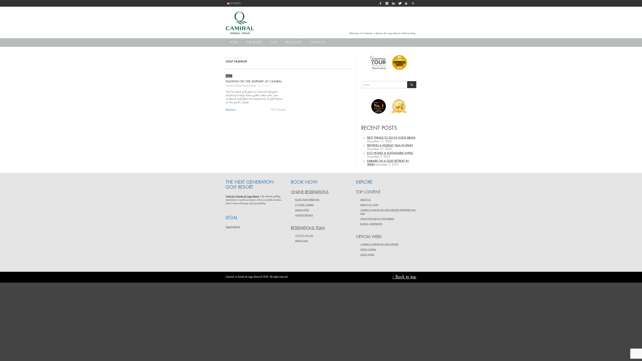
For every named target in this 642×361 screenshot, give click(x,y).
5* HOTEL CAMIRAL (304, 205)
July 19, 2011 (264, 85)
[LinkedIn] (393, 3)
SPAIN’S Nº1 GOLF (369, 205)
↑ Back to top (404, 277)
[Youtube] (406, 3)
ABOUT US (365, 200)
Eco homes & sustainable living (390, 153)
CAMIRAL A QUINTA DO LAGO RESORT (379, 244)
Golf (229, 76)
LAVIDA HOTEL (302, 210)
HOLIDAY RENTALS (304, 215)
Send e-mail (301, 241)
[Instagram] (387, 3)
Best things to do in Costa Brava (391, 137)
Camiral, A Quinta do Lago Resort (241, 85)
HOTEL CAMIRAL (368, 250)
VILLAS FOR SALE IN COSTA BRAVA (377, 219)
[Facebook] (380, 3)
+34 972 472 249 (304, 236)
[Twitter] (400, 3)
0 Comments (279, 109)
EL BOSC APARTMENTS (371, 224)
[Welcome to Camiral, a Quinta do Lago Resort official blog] (240, 23)
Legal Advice (233, 227)
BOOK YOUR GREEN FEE (307, 200)
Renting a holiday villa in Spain (390, 145)
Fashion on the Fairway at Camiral (254, 81)
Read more (231, 109)
